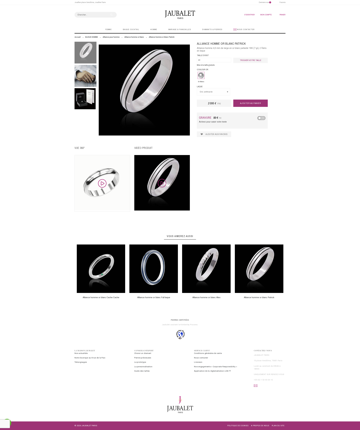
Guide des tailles (142, 371)
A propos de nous (260, 426)
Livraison (198, 362)
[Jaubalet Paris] (180, 15)
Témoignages (81, 362)
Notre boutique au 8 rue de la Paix (90, 358)
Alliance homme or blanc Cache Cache (101, 297)
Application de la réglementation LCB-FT (212, 371)
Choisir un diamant (142, 353)
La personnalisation (143, 367)
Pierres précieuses (142, 358)
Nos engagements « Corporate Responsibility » (215, 367)
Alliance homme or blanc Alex (206, 297)
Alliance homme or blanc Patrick (259, 297)
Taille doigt (203, 55)
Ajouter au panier (250, 103)
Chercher (113, 15)
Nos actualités (81, 353)
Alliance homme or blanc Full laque (153, 297)
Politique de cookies (238, 426)
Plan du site (278, 426)
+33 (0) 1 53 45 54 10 (263, 380)
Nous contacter (201, 358)
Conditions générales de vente (208, 353)
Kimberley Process (189, 325)
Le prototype (140, 362)
